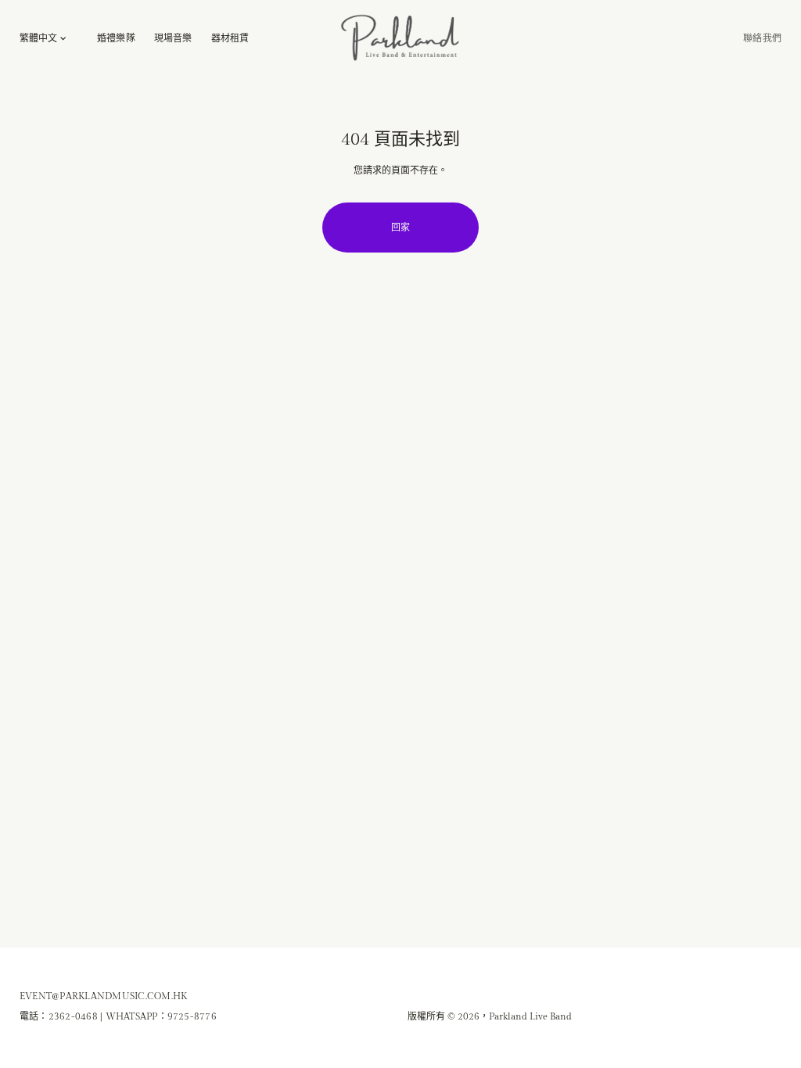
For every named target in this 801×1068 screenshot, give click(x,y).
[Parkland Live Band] (400, 38)
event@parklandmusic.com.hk (103, 996)
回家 (400, 227)
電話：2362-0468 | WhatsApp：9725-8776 (118, 1016)
